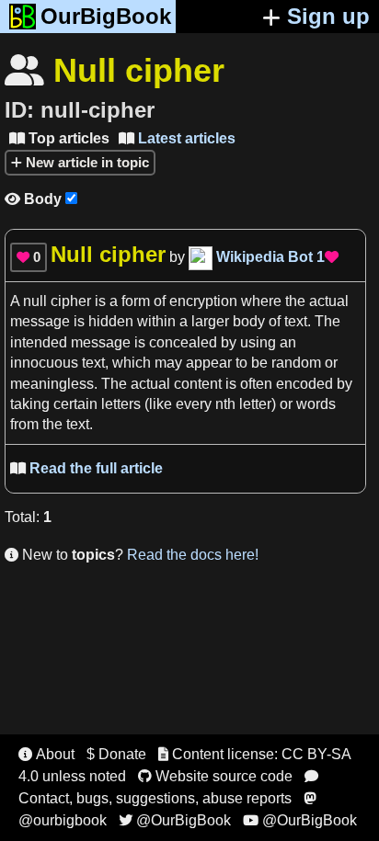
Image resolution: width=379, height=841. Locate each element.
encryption (203, 301)
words (316, 404)
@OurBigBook (175, 820)
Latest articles (177, 138)
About (46, 754)
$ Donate (116, 754)
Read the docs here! (192, 555)
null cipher (57, 301)
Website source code (215, 776)
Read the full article (86, 468)
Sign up (328, 16)
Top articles (59, 138)
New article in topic (85, 162)
